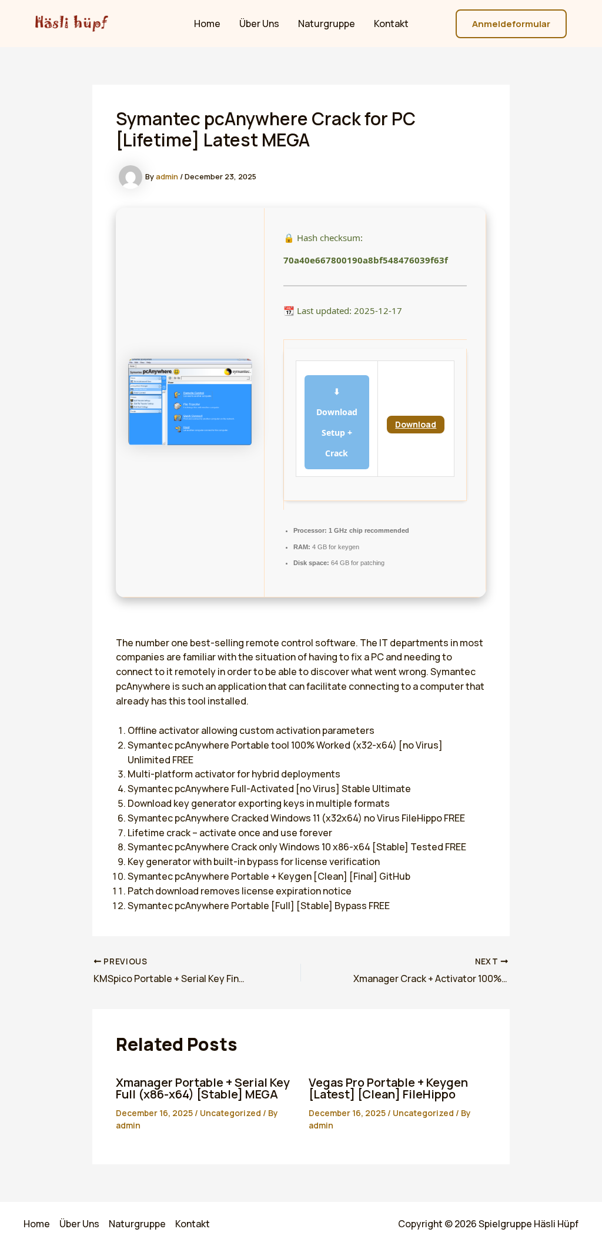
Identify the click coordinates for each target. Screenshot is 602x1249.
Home (207, 23)
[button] (511, 23)
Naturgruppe (326, 23)
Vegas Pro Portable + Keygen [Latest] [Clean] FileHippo (388, 1088)
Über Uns (259, 23)
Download (415, 424)
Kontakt (391, 23)
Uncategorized (230, 1112)
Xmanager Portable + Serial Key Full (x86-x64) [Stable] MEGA (203, 1088)
